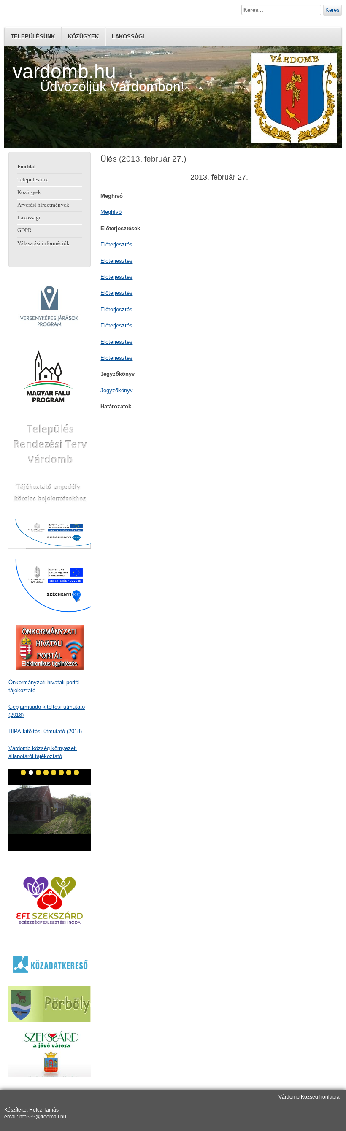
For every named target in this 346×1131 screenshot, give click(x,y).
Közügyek (83, 36)
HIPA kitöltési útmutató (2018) (45, 731)
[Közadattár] (49, 963)
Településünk (33, 36)
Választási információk (43, 243)
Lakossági (128, 36)
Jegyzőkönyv (116, 390)
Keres (332, 10)
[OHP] (49, 647)
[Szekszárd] (49, 1053)
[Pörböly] (49, 1004)
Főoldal (26, 167)
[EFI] (49, 900)
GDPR (24, 230)
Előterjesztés (116, 244)
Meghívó (111, 212)
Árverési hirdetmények (43, 205)
